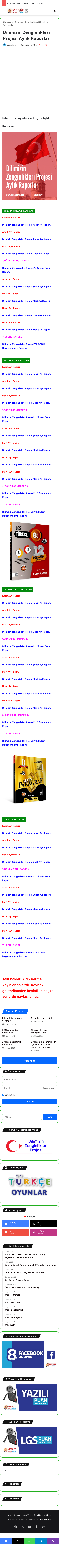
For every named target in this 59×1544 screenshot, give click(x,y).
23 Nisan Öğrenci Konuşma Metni (39, 1031)
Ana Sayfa (12, 1519)
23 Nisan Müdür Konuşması (10, 1031)
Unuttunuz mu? (48, 1088)
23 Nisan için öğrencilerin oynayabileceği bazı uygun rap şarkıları (43, 1044)
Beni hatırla (9, 1095)
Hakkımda (23, 1519)
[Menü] (3, 12)
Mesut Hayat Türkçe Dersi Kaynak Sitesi (33, 1515)
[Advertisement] (29, 79)
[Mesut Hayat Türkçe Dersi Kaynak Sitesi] (18, 10)
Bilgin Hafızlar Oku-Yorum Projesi (12, 1019)
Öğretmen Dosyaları (24, 22)
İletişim (32, 1519)
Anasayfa (9, 22)
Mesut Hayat (12, 45)
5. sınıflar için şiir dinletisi (44, 1018)
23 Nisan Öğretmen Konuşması (12, 1043)
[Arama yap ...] (55, 12)
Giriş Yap (29, 1101)
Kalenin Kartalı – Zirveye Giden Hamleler (25, 3)
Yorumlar (29, 1060)
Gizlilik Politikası (44, 1519)
